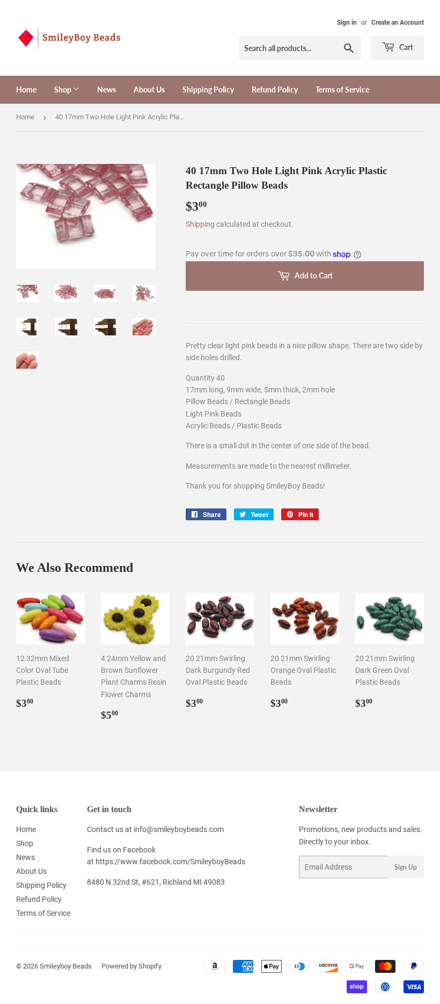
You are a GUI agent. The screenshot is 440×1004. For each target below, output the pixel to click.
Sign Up (405, 867)
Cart (405, 47)
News (106, 89)
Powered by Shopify (131, 966)
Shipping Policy (208, 89)
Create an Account (397, 22)
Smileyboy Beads (66, 966)
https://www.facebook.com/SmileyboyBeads (170, 861)
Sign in (347, 22)
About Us (149, 89)
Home (26, 89)
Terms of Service (342, 89)
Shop (63, 89)
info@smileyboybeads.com (179, 829)
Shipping (200, 224)
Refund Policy (275, 89)
